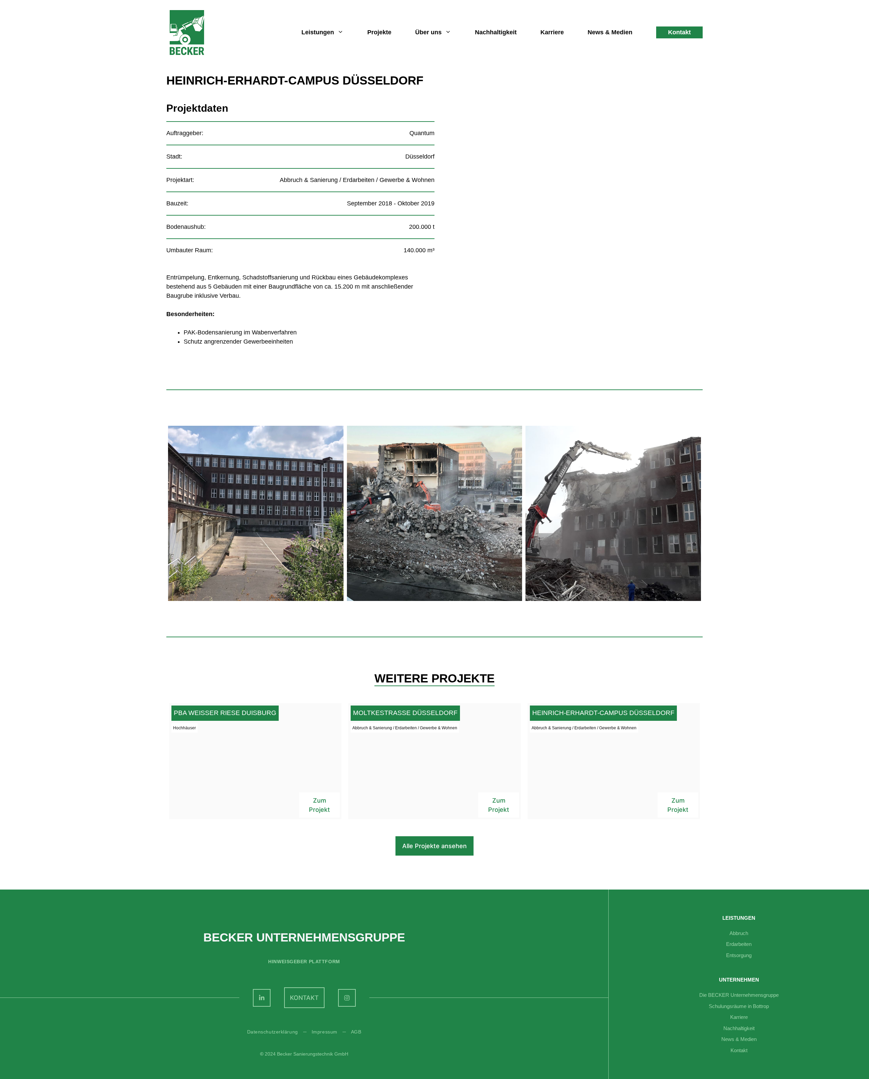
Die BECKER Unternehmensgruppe (739, 995)
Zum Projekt (319, 805)
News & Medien (610, 32)
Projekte (379, 32)
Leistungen (317, 32)
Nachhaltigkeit (496, 32)
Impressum (324, 1032)
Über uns (428, 32)
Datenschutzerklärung (272, 1032)
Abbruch (738, 933)
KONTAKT (304, 997)
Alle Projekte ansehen (434, 845)
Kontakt (679, 32)
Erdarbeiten (739, 944)
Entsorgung (739, 955)
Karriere (552, 32)
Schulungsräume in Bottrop (739, 1006)
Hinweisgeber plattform (304, 961)
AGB (356, 1032)
